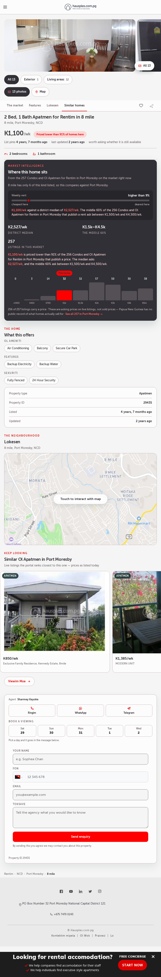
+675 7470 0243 (64, 914)
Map (43, 91)
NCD (20, 873)
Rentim (8, 873)
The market (15, 105)
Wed (138, 731)
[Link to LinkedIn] (80, 891)
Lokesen (52, 105)
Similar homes (74, 105)
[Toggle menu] (5, 7)
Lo (112, 935)
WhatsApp (80, 712)
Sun (51, 731)
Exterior (31, 79)
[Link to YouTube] (71, 891)
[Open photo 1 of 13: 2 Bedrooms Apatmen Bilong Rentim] (69, 45)
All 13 (147, 65)
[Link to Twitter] (90, 891)
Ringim (32, 712)
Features (35, 105)
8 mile (51, 873)
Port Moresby (34, 873)
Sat (22, 731)
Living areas (58, 79)
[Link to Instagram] (100, 891)
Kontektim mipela (63, 935)
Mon (80, 731)
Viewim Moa (17, 681)
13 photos (19, 91)
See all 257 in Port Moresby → (84, 314)
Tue (110, 731)
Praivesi (100, 935)
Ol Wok (85, 935)
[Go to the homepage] (80, 7)
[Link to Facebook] (61, 891)
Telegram (128, 712)
